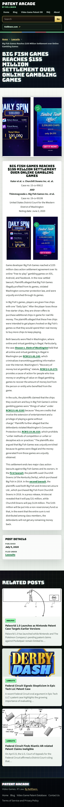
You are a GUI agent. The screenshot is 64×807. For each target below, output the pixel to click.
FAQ (48, 12)
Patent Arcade (15, 784)
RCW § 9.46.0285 (15, 410)
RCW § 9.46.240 (31, 356)
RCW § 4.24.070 (48, 369)
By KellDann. (31, 789)
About (57, 12)
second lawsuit (37, 481)
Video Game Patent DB (32, 12)
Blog (15, 12)
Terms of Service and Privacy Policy (20, 800)
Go (58, 19)
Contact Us (54, 795)
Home (6, 12)
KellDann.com (11, 26)
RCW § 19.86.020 (31, 431)
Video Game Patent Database (32, 795)
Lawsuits (15, 39)
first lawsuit (16, 473)
